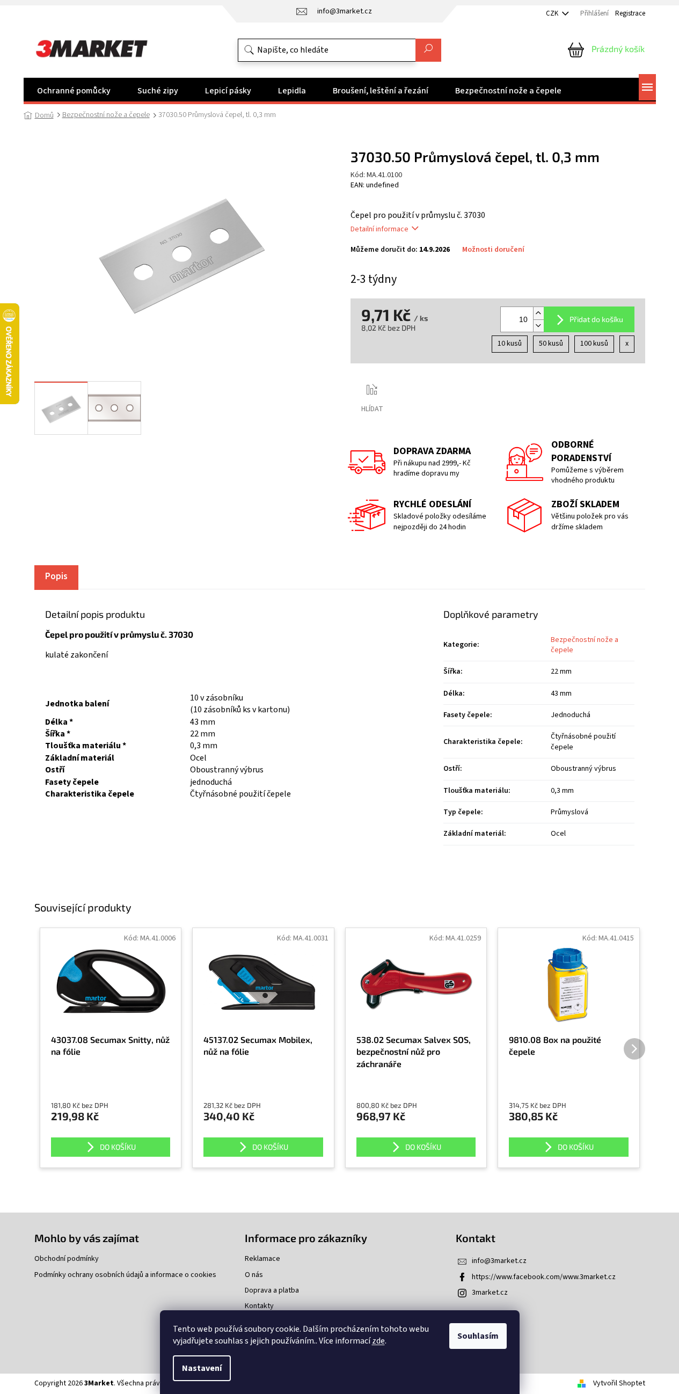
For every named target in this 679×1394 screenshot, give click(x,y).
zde (378, 1341)
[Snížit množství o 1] (538, 325)
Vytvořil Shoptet (619, 1383)
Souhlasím (478, 1336)
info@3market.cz (499, 1261)
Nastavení (202, 1368)
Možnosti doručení (493, 250)
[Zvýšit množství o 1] (538, 313)
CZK (553, 13)
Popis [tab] (56, 576)
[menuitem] (74, 91)
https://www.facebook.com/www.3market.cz (544, 1277)
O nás (254, 1275)
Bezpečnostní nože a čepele (584, 644)
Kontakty (259, 1306)
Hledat (428, 50)
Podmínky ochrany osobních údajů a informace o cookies (125, 1275)
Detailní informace (379, 229)
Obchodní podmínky (66, 1259)
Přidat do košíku (596, 319)
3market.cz (490, 1292)
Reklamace (262, 1259)
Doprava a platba (272, 1291)
